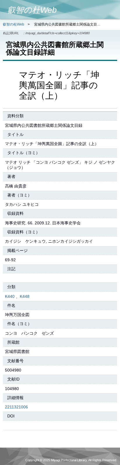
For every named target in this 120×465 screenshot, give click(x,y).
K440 (10, 296)
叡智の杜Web (13, 24)
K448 (24, 296)
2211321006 (16, 407)
